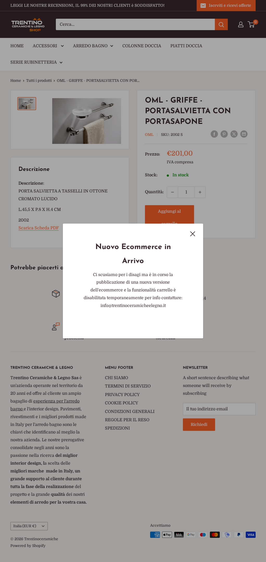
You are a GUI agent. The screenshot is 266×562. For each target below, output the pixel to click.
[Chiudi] (192, 234)
